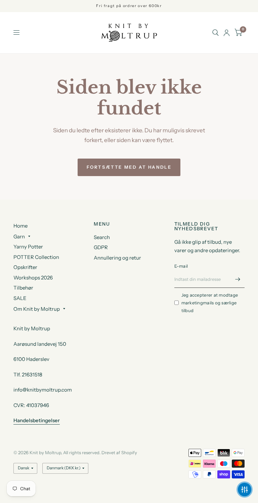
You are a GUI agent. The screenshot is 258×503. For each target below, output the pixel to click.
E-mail (181, 266)
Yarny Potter (28, 246)
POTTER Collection (36, 257)
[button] (244, 489)
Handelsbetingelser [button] (36, 420)
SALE (20, 298)
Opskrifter (25, 267)
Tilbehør (23, 287)
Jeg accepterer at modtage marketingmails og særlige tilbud (209, 302)
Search (102, 237)
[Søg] (215, 32)
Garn (19, 236)
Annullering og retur (117, 258)
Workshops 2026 (33, 277)
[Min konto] (226, 32)
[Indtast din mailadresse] (238, 279)
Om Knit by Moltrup (36, 309)
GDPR (101, 247)
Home (20, 226)
